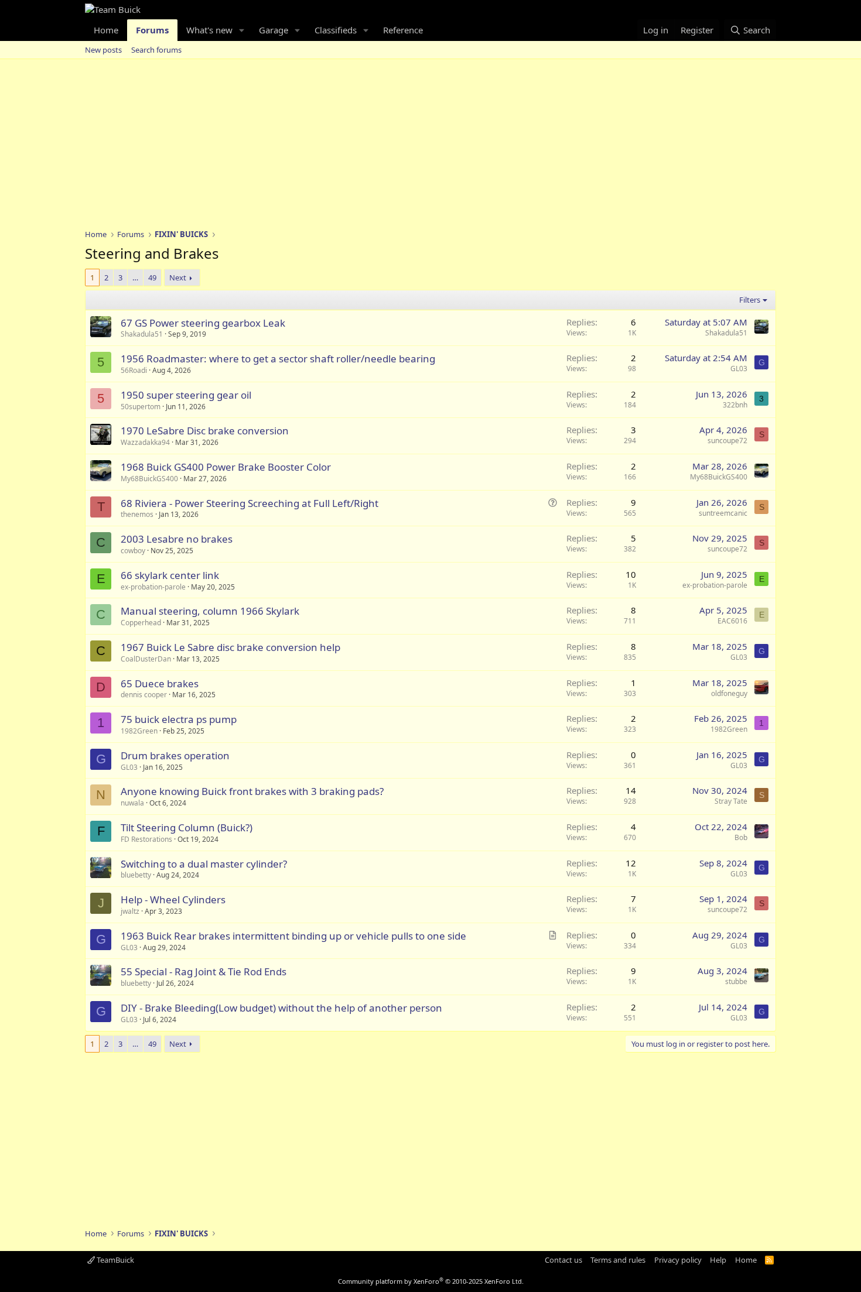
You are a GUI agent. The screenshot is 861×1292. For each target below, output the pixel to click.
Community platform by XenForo (431, 1281)
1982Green (139, 731)
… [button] (135, 277)
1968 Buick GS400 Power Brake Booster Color (226, 467)
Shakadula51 (142, 334)
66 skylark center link (170, 575)
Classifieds (336, 30)
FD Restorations (146, 839)
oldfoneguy (729, 693)
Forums (152, 30)
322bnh (735, 405)
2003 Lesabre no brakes (177, 539)
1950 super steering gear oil (186, 395)
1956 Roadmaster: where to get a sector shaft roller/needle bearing (278, 358)
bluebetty (136, 875)
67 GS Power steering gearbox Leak (203, 323)
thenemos (137, 514)
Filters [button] (749, 299)
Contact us (563, 1260)
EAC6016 (732, 621)
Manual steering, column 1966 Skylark (210, 611)
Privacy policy (678, 1260)
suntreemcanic (723, 513)
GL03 (738, 368)
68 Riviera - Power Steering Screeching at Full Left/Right (249, 503)
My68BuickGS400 (149, 479)
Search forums (156, 49)
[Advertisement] (430, 147)
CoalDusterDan (146, 659)
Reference (403, 30)
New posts (103, 49)
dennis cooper (144, 695)
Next (177, 277)
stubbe (736, 981)
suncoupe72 (727, 440)
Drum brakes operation (175, 755)
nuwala (132, 803)
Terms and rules (617, 1260)
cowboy (133, 551)
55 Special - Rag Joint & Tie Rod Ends (203, 971)
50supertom (140, 407)
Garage (273, 30)
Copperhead (141, 623)
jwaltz (130, 911)
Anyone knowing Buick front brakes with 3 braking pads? (252, 791)
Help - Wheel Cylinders (173, 899)
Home (106, 30)
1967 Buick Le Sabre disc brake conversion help (230, 647)
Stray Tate (731, 801)
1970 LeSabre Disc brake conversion (205, 430)
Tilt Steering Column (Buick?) (186, 827)
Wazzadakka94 (145, 442)
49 (152, 277)
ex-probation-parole (153, 587)
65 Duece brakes (160, 683)
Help (718, 1260)
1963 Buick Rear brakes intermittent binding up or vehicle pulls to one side (293, 936)
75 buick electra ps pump (179, 719)
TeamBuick (114, 1260)
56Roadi (134, 370)
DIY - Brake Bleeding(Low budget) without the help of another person (281, 1008)
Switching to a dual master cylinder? (204, 864)
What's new (209, 30)
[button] (242, 30)
